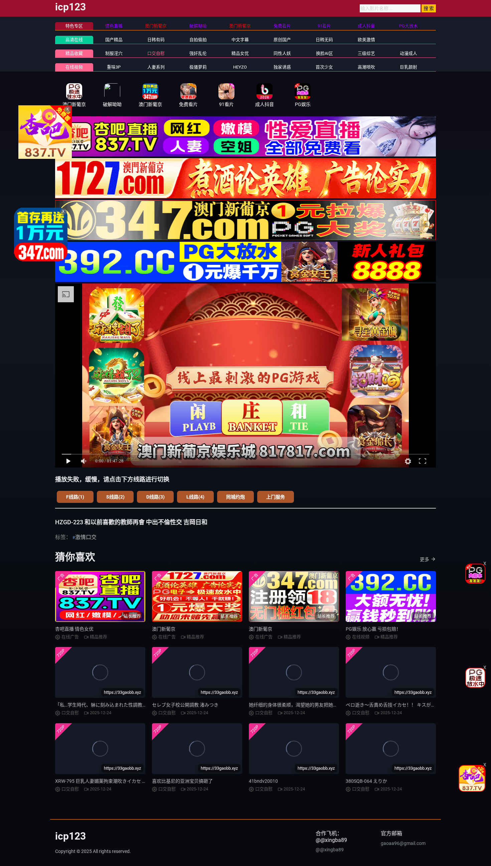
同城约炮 (235, 497)
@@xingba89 (330, 849)
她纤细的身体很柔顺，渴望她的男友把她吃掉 (295, 705)
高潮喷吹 (366, 67)
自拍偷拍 (198, 39)
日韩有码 (156, 39)
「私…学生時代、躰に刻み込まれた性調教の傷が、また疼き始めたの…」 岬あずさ (140, 705)
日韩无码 (324, 39)
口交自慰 (156, 53)
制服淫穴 (114, 53)
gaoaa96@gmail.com (403, 843)
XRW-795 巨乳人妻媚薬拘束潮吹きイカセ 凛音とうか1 (111, 781)
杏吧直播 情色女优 (74, 629)
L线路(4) (195, 497)
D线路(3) (155, 497)
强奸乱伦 (198, 53)
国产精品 (114, 39)
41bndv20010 (263, 781)
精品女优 (240, 53)
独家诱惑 (282, 67)
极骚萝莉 (198, 67)
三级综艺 (366, 53)
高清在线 (74, 39)
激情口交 (86, 537)
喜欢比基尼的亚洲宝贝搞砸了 (182, 781)
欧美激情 (366, 39)
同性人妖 (282, 53)
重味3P (114, 67)
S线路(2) (115, 497)
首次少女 (324, 67)
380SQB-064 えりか (366, 781)
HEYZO (240, 67)
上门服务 (275, 497)
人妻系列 (156, 67)
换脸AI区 (324, 53)
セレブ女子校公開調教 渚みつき (185, 705)
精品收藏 (74, 53)
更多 (424, 559)
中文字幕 (240, 39)
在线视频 (74, 67)
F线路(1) (75, 497)
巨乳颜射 (408, 67)
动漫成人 (408, 53)
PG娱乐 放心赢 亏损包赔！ (373, 629)
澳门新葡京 (163, 629)
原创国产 (282, 39)
